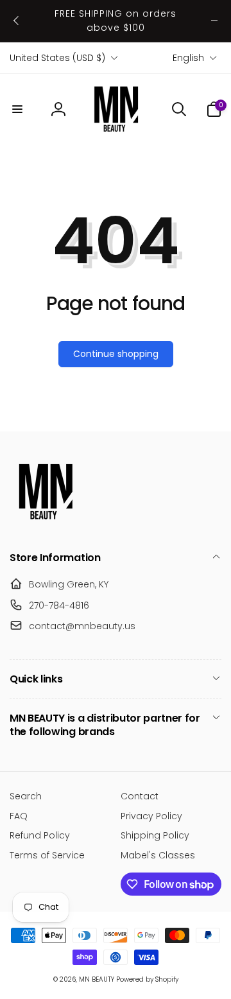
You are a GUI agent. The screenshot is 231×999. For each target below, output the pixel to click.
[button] (17, 109)
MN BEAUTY (96, 979)
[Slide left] (16, 20)
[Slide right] (214, 20)
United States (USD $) (57, 57)
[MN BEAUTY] (45, 523)
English (188, 57)
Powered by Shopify (147, 979)
